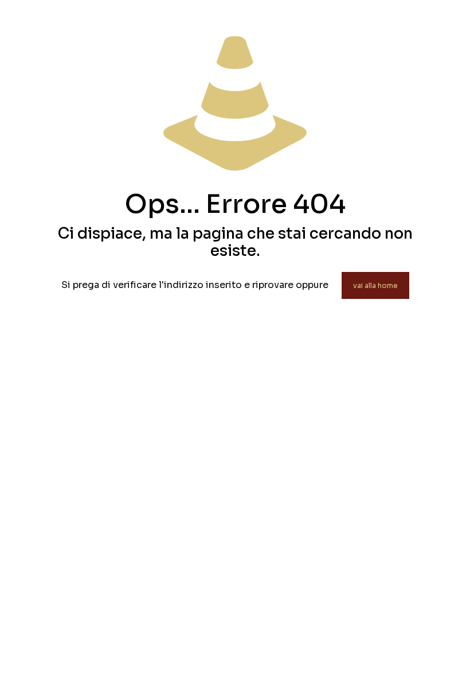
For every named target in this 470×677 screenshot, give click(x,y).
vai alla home (375, 285)
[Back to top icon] (415, 653)
